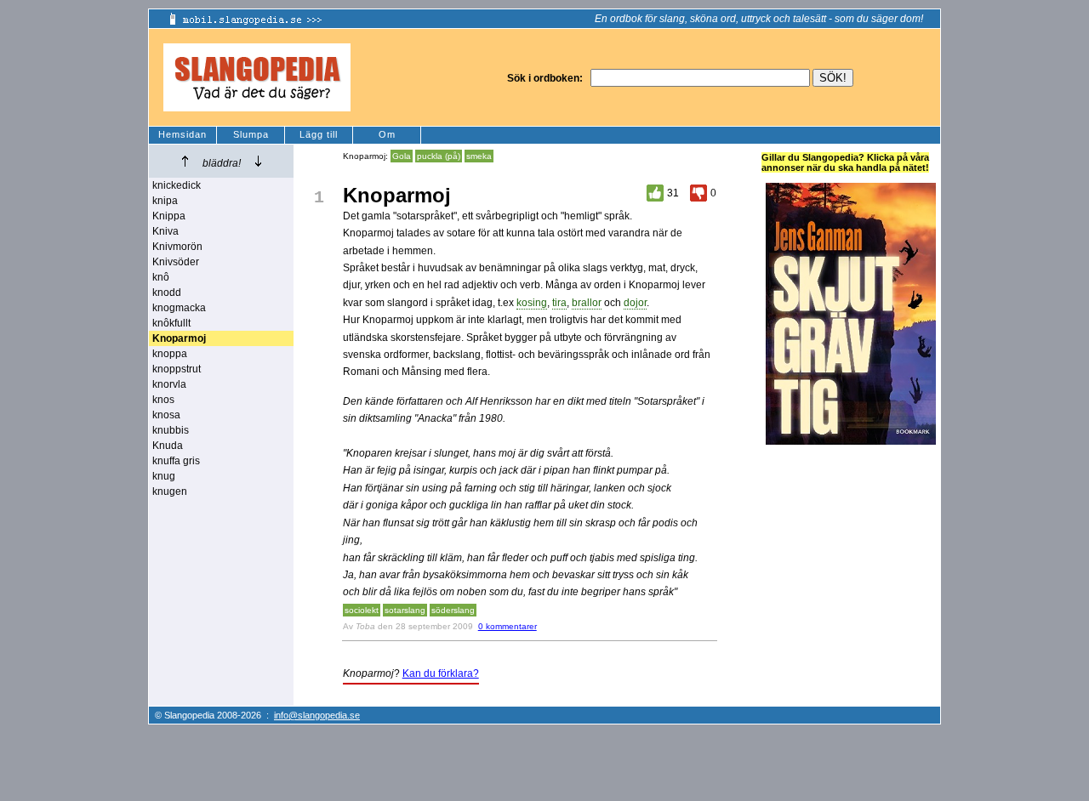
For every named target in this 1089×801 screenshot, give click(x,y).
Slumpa (251, 134)
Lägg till (318, 134)
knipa (165, 201)
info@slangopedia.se (317, 715)
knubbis (170, 430)
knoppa (169, 354)
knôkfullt (171, 323)
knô (160, 277)
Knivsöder (175, 262)
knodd (166, 292)
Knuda (167, 446)
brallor (587, 303)
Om (387, 134)
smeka (479, 156)
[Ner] (258, 161)
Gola (401, 156)
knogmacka (179, 308)
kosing (531, 303)
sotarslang (405, 610)
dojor (635, 303)
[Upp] (185, 161)
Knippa (168, 216)
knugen (169, 491)
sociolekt (362, 610)
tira (559, 303)
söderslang (453, 610)
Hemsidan (182, 134)
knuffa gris (176, 461)
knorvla (169, 384)
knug (163, 476)
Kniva (165, 231)
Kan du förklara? (440, 673)
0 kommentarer (507, 626)
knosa (166, 415)
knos (163, 400)
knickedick (176, 185)
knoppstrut (176, 369)
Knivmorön (177, 247)
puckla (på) (438, 156)
